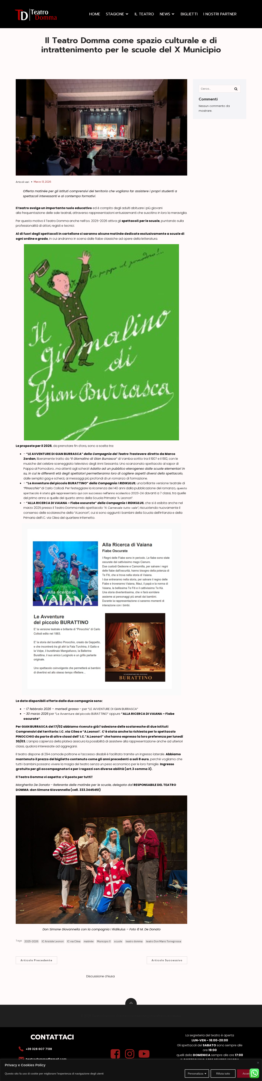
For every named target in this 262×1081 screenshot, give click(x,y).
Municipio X (104, 941)
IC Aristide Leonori (53, 941)
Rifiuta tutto (223, 1073)
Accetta (247, 1073)
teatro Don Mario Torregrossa (163, 941)
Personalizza (195, 1073)
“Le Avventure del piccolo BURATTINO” (81, 714)
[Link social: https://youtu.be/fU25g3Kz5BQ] (145, 1054)
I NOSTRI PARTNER (219, 14)
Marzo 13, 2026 (42, 181)
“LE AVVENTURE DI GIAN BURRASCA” (113, 709)
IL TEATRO (144, 14)
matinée (89, 941)
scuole (118, 941)
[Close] (258, 1062)
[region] (131, 1070)
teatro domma (134, 941)
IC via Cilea (73, 941)
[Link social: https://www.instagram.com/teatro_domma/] (131, 1054)
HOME (94, 14)
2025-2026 (31, 941)
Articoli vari (22, 182)
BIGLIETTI (189, 14)
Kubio (177, 1016)
